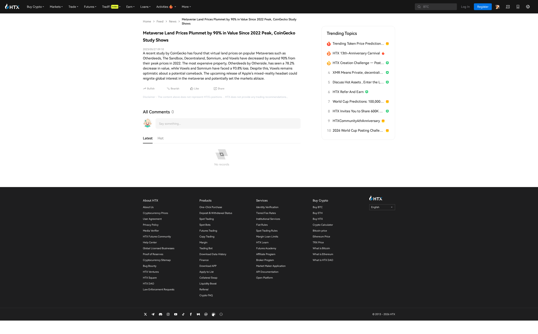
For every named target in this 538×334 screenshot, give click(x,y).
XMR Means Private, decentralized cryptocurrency (358, 73)
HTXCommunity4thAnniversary (356, 121)
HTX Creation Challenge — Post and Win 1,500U (358, 63)
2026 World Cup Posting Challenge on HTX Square (358, 130)
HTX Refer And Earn (348, 92)
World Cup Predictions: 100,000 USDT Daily (358, 101)
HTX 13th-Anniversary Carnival (356, 53)
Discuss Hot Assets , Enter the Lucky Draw (358, 82)
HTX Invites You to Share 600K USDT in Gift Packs (358, 111)
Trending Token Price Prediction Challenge (358, 44)
